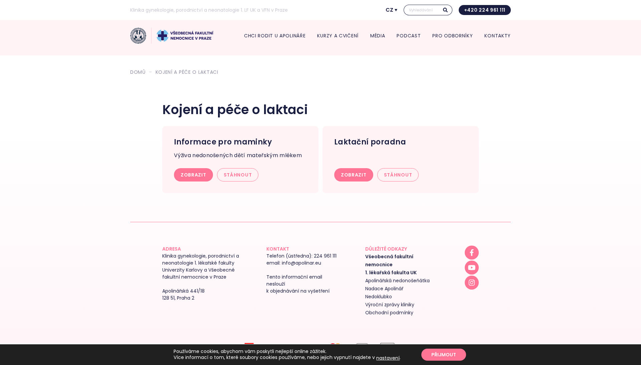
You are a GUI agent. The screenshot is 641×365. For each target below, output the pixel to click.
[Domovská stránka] (138, 36)
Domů (138, 72)
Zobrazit (193, 174)
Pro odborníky (452, 35)
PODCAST (409, 35)
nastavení (388, 358)
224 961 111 (325, 256)
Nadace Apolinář (384, 288)
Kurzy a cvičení (338, 35)
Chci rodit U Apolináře (274, 35)
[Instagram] (472, 283)
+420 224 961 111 (484, 10)
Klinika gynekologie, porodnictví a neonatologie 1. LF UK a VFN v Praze (209, 10)
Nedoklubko (378, 296)
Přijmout (443, 354)
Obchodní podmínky (389, 312)
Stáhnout (238, 174)
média (377, 35)
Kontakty (497, 35)
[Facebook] (472, 253)
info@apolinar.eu (301, 263)
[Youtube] (472, 268)
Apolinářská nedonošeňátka (397, 280)
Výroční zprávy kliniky (389, 304)
